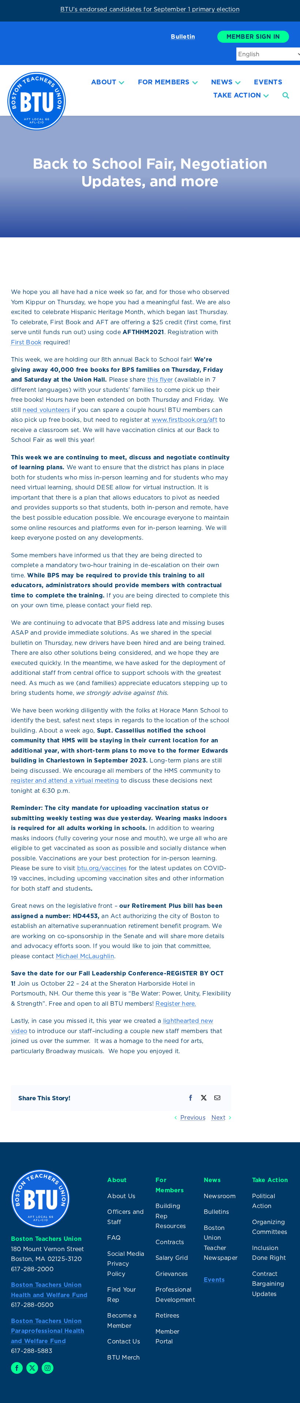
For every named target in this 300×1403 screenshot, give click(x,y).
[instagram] (47, 1368)
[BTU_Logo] (36, 75)
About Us (121, 1196)
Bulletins (216, 1212)
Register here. (175, 1003)
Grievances (171, 1274)
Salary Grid (171, 1258)
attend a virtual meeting (83, 780)
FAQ (114, 1238)
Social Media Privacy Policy (125, 1264)
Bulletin (183, 37)
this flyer (160, 379)
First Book (26, 342)
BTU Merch (123, 1357)
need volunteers (46, 410)
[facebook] (17, 1368)
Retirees (167, 1315)
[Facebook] (190, 1098)
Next (218, 1117)
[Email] (217, 1098)
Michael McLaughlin (85, 956)
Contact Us (123, 1341)
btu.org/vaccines (102, 868)
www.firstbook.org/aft (184, 420)
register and (29, 780)
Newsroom (220, 1196)
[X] (203, 1098)
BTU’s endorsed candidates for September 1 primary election (150, 9)
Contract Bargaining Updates (268, 1284)
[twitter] (32, 1368)
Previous (193, 1117)
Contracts (169, 1242)
